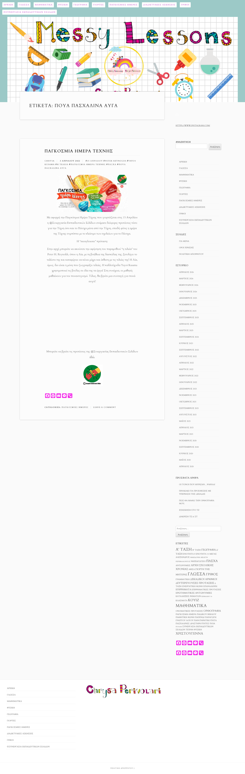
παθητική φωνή (185, 617)
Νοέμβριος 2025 (188, 304)
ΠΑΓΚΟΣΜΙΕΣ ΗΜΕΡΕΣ (124, 4)
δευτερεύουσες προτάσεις (195, 583)
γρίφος (212, 574)
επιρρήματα (183, 589)
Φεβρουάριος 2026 (188, 285)
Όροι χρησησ (186, 247)
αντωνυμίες (183, 565)
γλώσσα (196, 574)
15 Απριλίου (95, 161)
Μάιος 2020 (185, 460)
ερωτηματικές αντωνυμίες (194, 592)
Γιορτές (98, 4)
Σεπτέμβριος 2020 (189, 447)
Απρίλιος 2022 (186, 362)
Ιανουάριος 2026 (188, 291)
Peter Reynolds (115, 161)
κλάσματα (181, 600)
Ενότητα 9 (189, 554)
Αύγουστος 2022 (188, 356)
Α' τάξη (184, 549)
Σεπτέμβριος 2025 (189, 317)
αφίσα (192, 569)
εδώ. (92, 357)
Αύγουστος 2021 (188, 414)
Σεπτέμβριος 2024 (189, 337)
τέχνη (189, 629)
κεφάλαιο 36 (206, 596)
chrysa (50, 161)
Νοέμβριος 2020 (188, 440)
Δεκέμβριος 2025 (188, 298)
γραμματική (183, 579)
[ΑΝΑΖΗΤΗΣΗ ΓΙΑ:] (198, 528)
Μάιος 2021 (185, 421)
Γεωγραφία (80, 4)
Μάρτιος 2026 (186, 278)
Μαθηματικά (44, 4)
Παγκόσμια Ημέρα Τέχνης (79, 151)
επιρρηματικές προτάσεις (206, 589)
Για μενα (184, 241)
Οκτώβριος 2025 (187, 311)
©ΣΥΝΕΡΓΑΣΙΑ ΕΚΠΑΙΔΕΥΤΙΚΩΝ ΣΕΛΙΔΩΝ (30, 12)
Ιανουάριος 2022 (188, 382)
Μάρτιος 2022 (186, 369)
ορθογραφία (212, 611)
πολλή (179, 627)
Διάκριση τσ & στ (188, 516)
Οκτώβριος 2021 (187, 401)
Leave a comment (104, 407)
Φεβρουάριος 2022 (188, 375)
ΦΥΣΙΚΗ (63, 4)
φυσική (198, 629)
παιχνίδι (199, 617)
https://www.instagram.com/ (193, 125)
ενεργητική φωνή (192, 586)
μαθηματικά (191, 606)
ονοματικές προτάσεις (189, 611)
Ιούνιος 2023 (186, 343)
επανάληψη (210, 586)
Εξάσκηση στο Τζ (189, 510)
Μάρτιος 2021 (186, 434)
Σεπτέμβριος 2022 (189, 350)
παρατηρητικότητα (205, 620)
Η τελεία (62, 164)
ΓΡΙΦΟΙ (185, 4)
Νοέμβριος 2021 (188, 395)
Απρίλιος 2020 (186, 466)
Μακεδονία (195, 557)
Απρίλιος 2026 (186, 272)
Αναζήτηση (183, 142)
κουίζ (193, 600)
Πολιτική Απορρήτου (191, 254)
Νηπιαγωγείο (198, 561)
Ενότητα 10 (202, 554)
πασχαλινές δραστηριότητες (192, 623)
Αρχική (8, 4)
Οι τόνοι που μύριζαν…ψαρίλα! (197, 484)
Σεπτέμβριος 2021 (189, 408)
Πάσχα (112, 164)
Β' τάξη (196, 550)
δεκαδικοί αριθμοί (203, 579)
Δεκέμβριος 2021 (188, 388)
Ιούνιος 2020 (186, 453)
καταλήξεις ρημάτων (188, 596)
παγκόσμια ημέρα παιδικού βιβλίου (196, 614)
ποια (212, 623)
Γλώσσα (24, 4)
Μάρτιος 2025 (186, 330)
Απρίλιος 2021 (186, 427)
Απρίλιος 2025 (186, 324)
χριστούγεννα (189, 633)
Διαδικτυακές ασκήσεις (159, 4)
